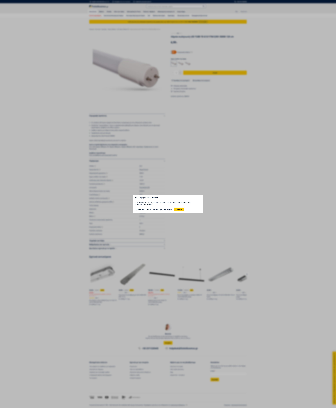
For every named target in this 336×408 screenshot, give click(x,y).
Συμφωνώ (179, 209)
